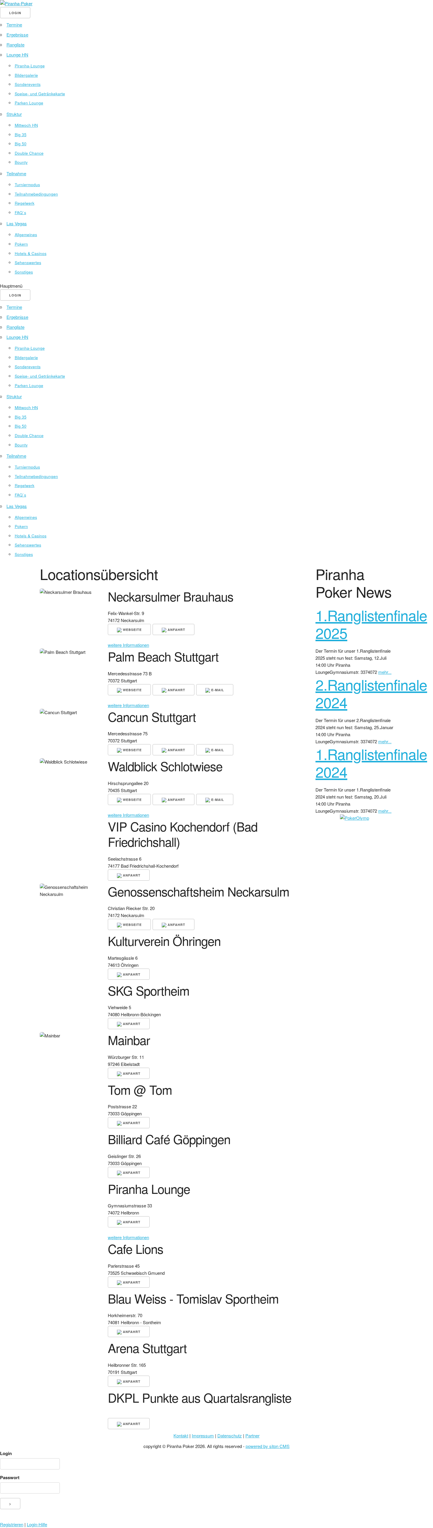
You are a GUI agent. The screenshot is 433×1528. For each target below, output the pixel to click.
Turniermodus (27, 184)
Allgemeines (26, 234)
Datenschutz (229, 1435)
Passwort (9, 1477)
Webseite (132, 629)
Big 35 (21, 134)
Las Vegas (16, 223)
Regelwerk (24, 203)
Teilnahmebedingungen (36, 194)
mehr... (384, 672)
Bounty (21, 162)
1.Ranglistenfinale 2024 (371, 762)
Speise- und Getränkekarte (40, 93)
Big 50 (21, 143)
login (15, 13)
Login (6, 1453)
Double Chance (29, 153)
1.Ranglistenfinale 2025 (371, 623)
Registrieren (11, 1524)
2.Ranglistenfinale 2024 (371, 693)
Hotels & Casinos (31, 253)
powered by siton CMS (268, 1446)
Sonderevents (28, 84)
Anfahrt (175, 629)
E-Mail (217, 690)
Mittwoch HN (26, 125)
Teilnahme (16, 173)
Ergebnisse (17, 34)
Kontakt (180, 1435)
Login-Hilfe (37, 1524)
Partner (252, 1435)
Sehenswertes (28, 262)
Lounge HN (17, 54)
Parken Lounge (29, 103)
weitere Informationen (128, 645)
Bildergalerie (26, 75)
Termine (14, 24)
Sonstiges (24, 272)
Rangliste (15, 44)
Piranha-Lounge (30, 66)
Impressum (203, 1435)
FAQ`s (20, 212)
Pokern (21, 244)
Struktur (14, 114)
